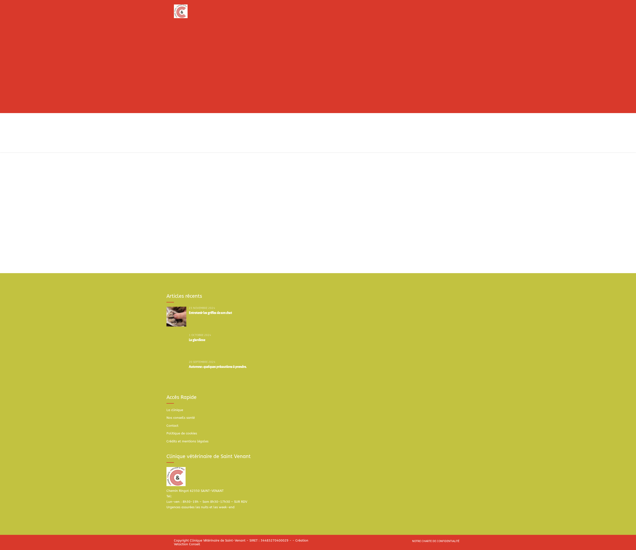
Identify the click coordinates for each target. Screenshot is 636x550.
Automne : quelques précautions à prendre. (218, 367)
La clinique (174, 410)
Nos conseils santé (180, 418)
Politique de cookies (181, 433)
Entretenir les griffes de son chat (210, 313)
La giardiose (197, 340)
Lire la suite (187, 238)
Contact (172, 425)
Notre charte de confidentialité (435, 541)
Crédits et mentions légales (187, 441)
